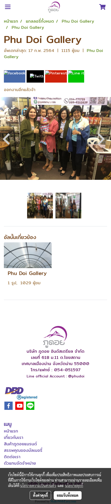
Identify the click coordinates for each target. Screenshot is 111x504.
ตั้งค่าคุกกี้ (40, 495)
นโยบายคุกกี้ (74, 485)
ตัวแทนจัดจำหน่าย (20, 463)
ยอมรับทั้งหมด (67, 495)
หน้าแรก (11, 431)
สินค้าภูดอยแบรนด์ (20, 444)
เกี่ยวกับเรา (13, 437)
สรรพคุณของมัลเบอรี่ (23, 450)
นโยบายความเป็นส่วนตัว (38, 485)
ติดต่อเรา (12, 457)
